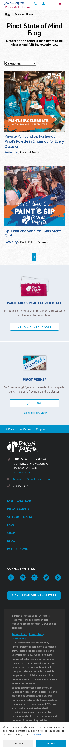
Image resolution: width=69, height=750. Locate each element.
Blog (7, 14)
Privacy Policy (36, 634)
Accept (51, 743)
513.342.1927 (20, 486)
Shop (11, 533)
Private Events (18, 509)
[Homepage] (37, 446)
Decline (18, 743)
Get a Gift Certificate (34, 326)
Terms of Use (19, 634)
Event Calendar (19, 501)
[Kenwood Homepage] (14, 3)
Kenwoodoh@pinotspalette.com (32, 479)
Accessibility (19, 638)
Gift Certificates (20, 517)
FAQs (11, 525)
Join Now (34, 403)
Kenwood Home (23, 14)
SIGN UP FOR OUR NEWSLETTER (34, 595)
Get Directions (21, 472)
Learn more (35, 734)
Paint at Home (17, 549)
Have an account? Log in (34, 412)
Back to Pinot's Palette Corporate (28, 429)
